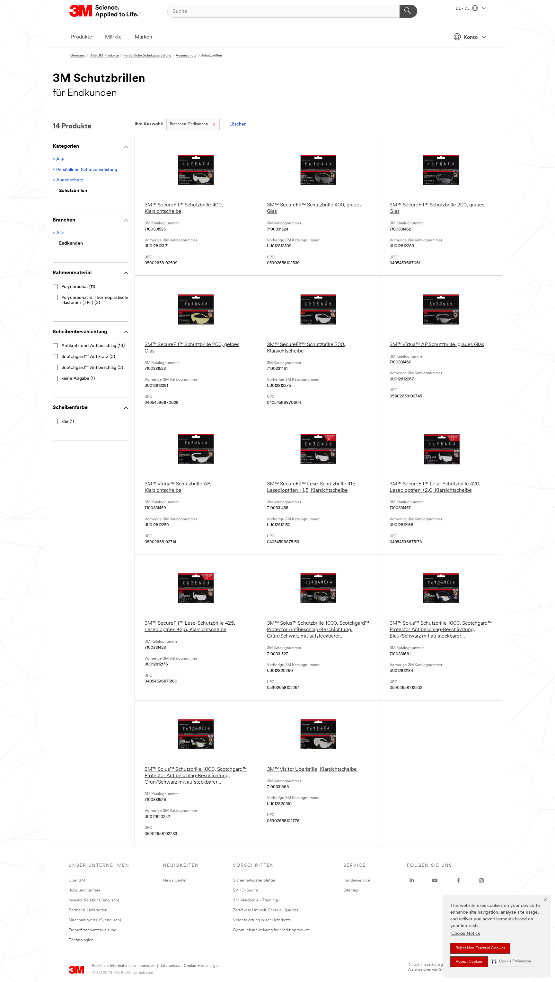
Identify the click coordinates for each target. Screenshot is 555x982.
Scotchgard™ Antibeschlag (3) (92, 367)
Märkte (113, 37)
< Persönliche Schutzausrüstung (85, 170)
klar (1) (67, 421)
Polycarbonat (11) (78, 286)
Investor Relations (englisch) (94, 900)
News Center (175, 880)
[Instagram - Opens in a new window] (481, 880)
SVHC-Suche (245, 890)
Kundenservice (356, 880)
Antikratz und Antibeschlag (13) (93, 345)
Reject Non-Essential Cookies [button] (480, 948)
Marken (143, 37)
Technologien (81, 940)
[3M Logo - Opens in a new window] (105, 11)
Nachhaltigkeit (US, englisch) (95, 920)
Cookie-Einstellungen (201, 966)
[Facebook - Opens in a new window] (458, 880)
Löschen (238, 124)
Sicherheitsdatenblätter (254, 880)
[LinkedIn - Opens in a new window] (412, 880)
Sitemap (351, 890)
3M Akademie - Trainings (256, 900)
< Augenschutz (68, 180)
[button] (511, 961)
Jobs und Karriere (85, 890)
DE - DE (463, 9)
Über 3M (77, 880)
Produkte (81, 37)
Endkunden (189, 124)
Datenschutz (169, 966)
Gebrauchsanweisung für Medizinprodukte (271, 930)
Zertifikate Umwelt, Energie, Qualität (265, 910)
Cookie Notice (465, 933)
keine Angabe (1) (78, 378)
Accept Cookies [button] (469, 962)
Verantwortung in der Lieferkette (262, 920)
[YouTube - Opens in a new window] (435, 880)
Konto (470, 37)
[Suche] (408, 11)
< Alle (58, 159)
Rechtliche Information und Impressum (123, 966)
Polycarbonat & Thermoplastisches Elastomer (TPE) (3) (96, 300)
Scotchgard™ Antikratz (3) (88, 356)
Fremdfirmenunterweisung (92, 930)
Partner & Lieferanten (88, 910)
